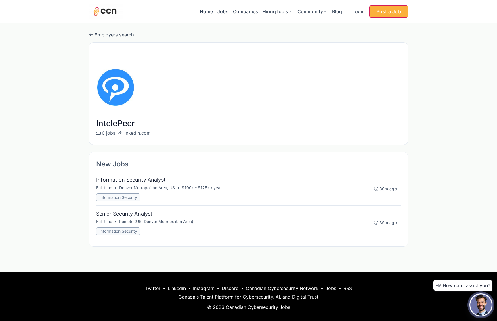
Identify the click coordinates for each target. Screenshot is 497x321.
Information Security (118, 197)
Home (206, 11)
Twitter (152, 288)
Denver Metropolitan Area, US (147, 187)
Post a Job (388, 11)
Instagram (204, 288)
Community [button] (310, 11)
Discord (230, 288)
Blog (337, 11)
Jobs (222, 11)
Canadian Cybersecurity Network (282, 288)
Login (358, 11)
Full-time (104, 187)
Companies (245, 11)
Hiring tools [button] (275, 11)
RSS (347, 288)
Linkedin (177, 288)
